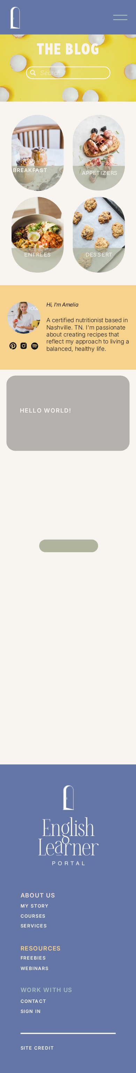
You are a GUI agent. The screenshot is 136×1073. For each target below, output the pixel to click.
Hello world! (45, 410)
